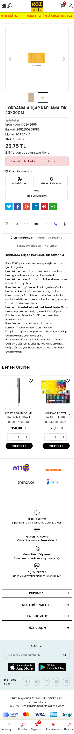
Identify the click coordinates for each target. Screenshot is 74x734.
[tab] (22, 238)
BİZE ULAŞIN (37, 628)
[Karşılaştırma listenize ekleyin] (37, 224)
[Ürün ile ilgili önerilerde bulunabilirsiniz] (66, 224)
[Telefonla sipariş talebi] (56, 224)
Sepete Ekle (19, 445)
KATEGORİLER (37, 616)
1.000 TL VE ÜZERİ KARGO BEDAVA (50, 16)
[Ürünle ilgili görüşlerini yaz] (27, 224)
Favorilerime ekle (20, 171)
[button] (10, 58)
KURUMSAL (37, 593)
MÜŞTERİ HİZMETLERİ (37, 605)
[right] (69, 415)
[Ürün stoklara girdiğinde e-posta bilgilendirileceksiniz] (47, 224)
